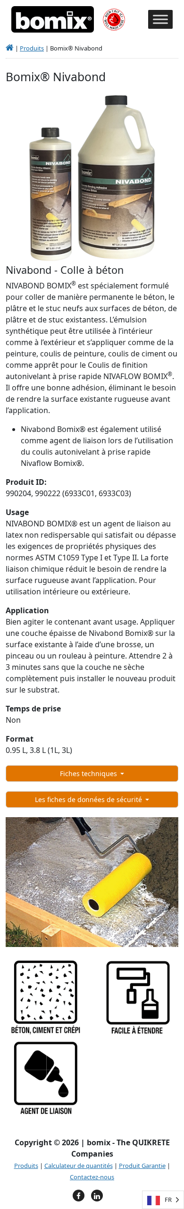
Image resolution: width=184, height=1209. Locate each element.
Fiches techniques (89, 773)
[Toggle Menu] (160, 19)
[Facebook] (78, 1195)
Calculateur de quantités (78, 1165)
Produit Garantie (142, 1165)
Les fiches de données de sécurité (89, 799)
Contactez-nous (92, 1177)
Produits (32, 48)
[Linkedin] (97, 1195)
